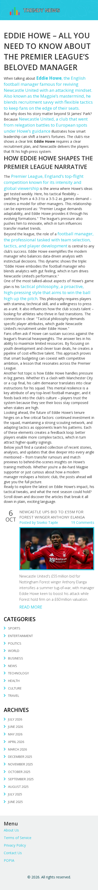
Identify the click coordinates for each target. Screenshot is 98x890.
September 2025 (21, 779)
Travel (13, 695)
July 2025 (15, 794)
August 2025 (18, 786)
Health (14, 680)
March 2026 (17, 749)
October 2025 (19, 771)
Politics (14, 643)
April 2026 (16, 741)
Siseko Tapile (47, 522)
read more (30, 607)
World (13, 650)
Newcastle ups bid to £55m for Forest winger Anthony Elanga (52, 514)
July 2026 (15, 719)
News (12, 666)
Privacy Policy (15, 845)
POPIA (9, 860)
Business (15, 658)
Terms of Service (17, 837)
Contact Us (13, 852)
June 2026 (15, 726)
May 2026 (15, 734)
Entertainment (20, 636)
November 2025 (20, 764)
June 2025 (15, 801)
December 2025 (20, 756)
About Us (11, 830)
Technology (18, 673)
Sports (14, 628)
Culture (15, 688)
